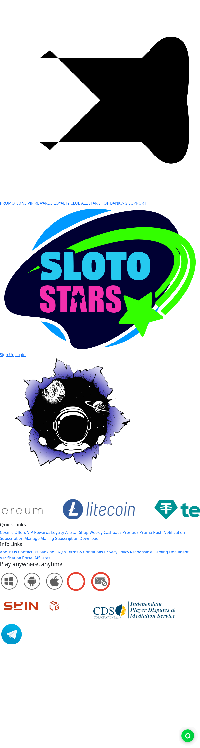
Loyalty (57, 532)
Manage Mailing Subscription (51, 538)
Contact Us (28, 552)
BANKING (119, 203)
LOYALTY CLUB (67, 203)
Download (89, 538)
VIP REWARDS (40, 203)
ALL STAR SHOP (95, 203)
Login (20, 354)
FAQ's (60, 552)
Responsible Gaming (149, 552)
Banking (46, 552)
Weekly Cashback (105, 532)
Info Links (11, 544)
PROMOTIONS (13, 203)
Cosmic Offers (13, 532)
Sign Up (7, 354)
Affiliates (42, 558)
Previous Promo (137, 532)
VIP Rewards (38, 532)
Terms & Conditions (85, 552)
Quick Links (13, 525)
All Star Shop (77, 532)
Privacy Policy (116, 552)
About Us (8, 552)
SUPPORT (137, 203)
